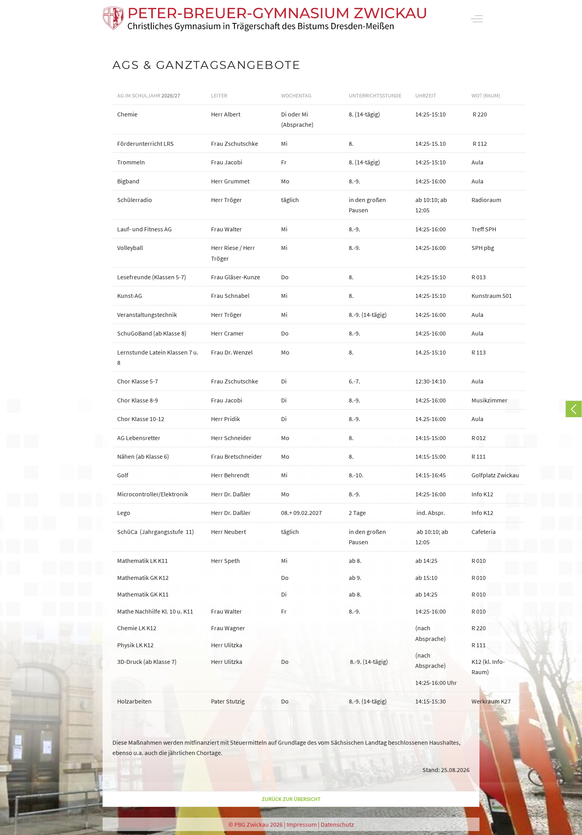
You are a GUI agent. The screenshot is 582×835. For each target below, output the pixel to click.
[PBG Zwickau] (264, 19)
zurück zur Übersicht (291, 799)
